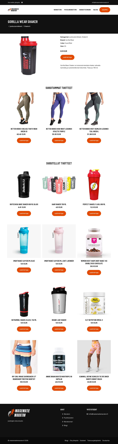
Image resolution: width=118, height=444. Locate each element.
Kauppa (104, 10)
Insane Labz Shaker (59, 320)
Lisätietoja (67, 57)
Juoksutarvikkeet (16, 26)
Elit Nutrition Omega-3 (94, 320)
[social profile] (22, 2)
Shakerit (27, 26)
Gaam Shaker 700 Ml (59, 204)
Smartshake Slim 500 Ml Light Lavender (59, 261)
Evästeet (83, 440)
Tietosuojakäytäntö (94, 440)
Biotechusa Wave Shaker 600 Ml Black (24, 204)
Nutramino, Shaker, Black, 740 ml (24, 320)
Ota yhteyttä (74, 440)
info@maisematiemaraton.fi (100, 2)
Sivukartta (105, 440)
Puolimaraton (70, 10)
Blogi (95, 10)
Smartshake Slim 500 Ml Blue (24, 261)
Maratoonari (85, 10)
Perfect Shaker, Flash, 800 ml (94, 204)
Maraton (58, 10)
